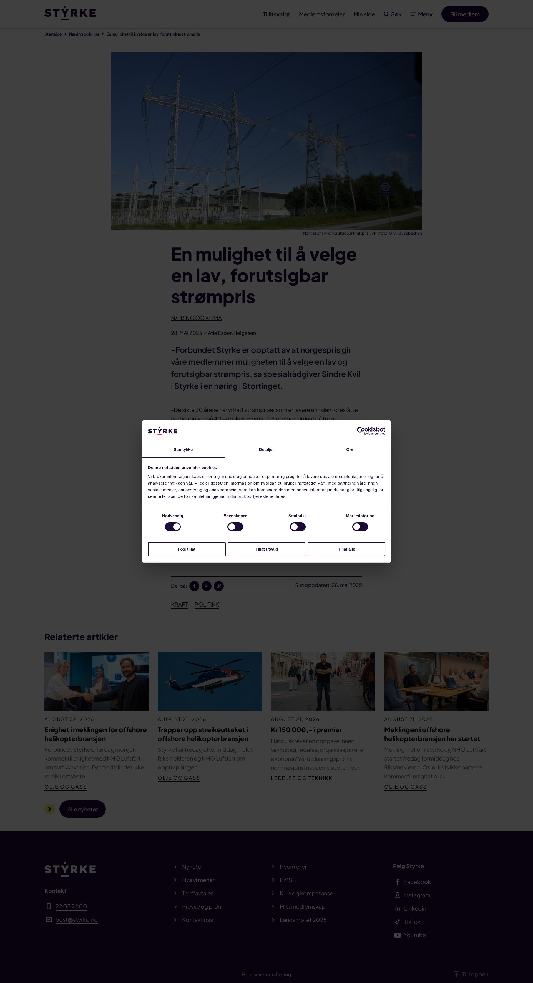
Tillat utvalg (266, 549)
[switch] (235, 526)
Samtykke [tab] (183, 449)
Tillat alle (346, 549)
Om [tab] (349, 449)
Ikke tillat (186, 549)
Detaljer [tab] (266, 449)
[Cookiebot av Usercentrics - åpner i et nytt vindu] (361, 431)
